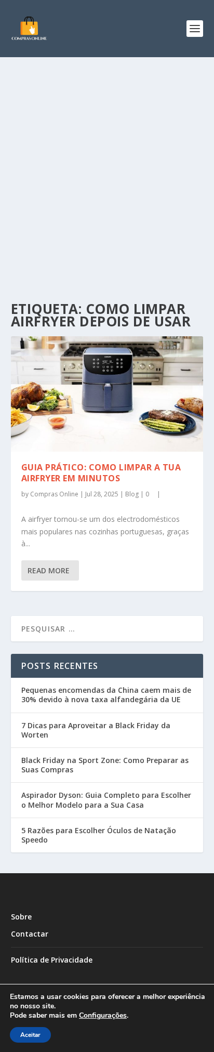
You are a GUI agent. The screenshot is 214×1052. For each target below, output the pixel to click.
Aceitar (30, 1035)
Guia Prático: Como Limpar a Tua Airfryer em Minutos (101, 473)
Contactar (29, 934)
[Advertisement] (107, 169)
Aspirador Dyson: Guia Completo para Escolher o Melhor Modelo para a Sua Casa (106, 799)
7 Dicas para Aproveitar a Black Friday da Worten (95, 730)
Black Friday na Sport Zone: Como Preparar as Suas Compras (105, 764)
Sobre (21, 917)
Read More (49, 570)
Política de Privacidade (51, 960)
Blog (132, 494)
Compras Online (54, 494)
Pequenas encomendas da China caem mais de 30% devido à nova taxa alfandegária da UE (106, 694)
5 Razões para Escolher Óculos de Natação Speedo (98, 835)
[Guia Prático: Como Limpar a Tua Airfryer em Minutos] (107, 394)
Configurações (103, 1015)
